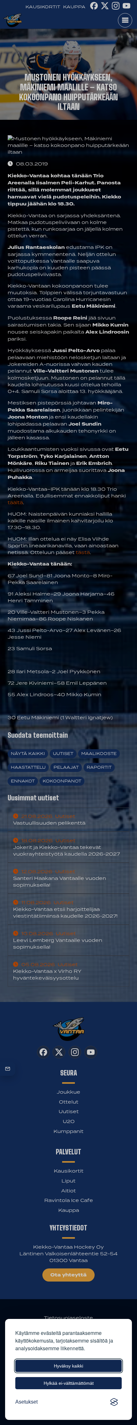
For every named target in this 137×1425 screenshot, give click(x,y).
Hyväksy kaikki (68, 1365)
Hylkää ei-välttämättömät (69, 1383)
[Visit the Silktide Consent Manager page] (114, 1402)
